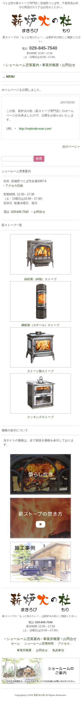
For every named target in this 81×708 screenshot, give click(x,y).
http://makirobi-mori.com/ (35, 128)
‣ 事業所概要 (49, 65)
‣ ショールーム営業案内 (21, 65)
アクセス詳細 (14, 185)
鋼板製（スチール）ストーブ (40, 325)
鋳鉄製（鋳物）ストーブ (40, 279)
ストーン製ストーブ (40, 371)
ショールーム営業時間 (39, 643)
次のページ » (70, 146)
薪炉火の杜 (39, 695)
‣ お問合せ (67, 65)
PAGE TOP (74, 682)
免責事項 (58, 650)
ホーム (15, 643)
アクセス (64, 643)
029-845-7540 (20, 211)
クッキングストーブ (40, 417)
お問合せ (39, 211)
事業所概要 (24, 650)
